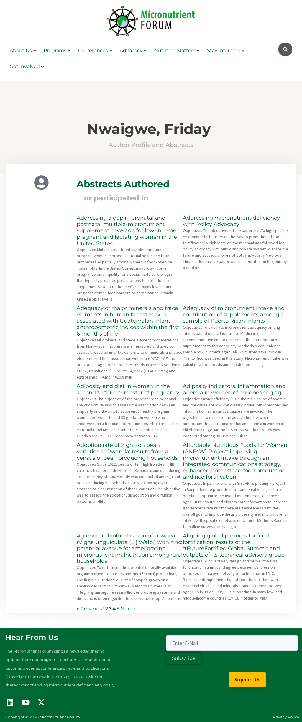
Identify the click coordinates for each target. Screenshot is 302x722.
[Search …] (285, 49)
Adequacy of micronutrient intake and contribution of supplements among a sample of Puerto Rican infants (234, 314)
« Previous (89, 609)
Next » (128, 609)
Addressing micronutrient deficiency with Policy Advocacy (231, 221)
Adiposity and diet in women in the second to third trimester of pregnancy (128, 389)
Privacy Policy (286, 717)
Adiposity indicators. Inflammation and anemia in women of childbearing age (234, 389)
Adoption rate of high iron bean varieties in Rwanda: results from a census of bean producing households (127, 451)
